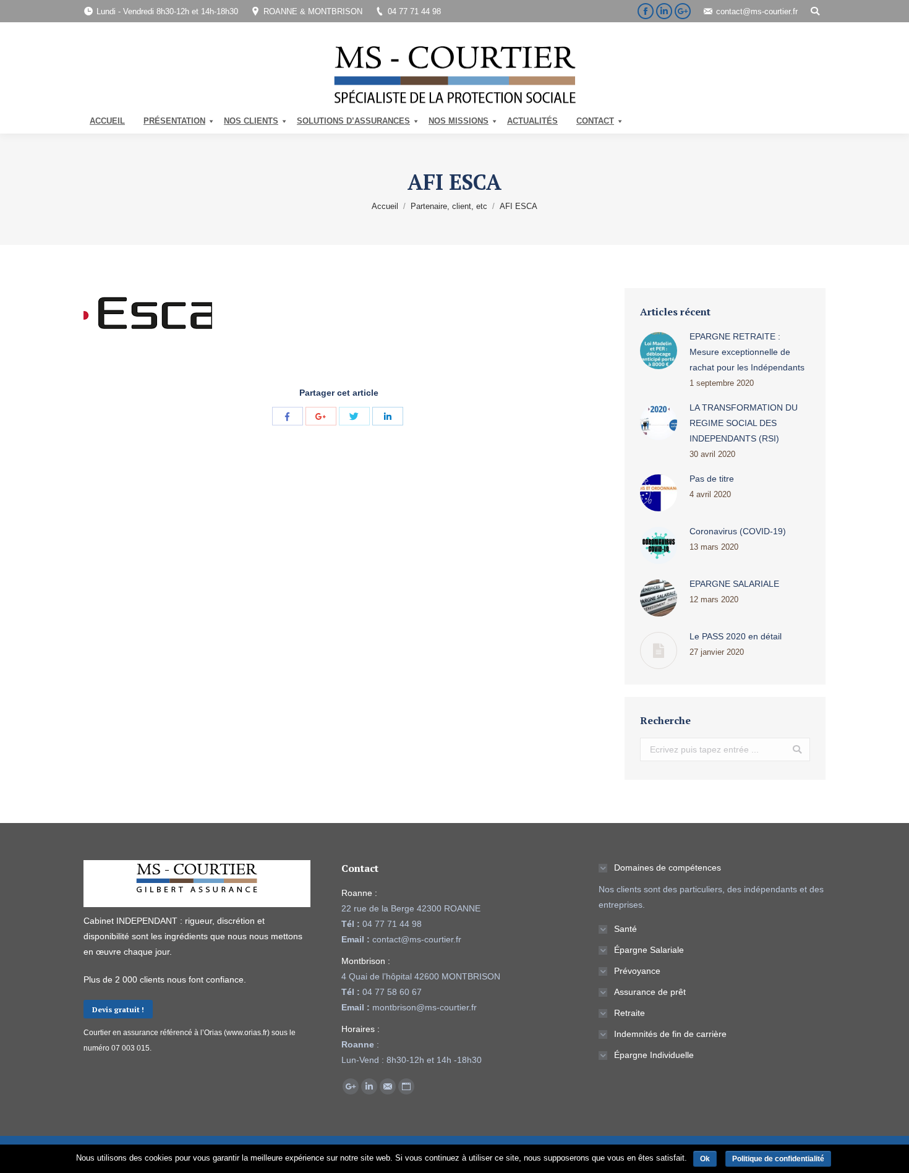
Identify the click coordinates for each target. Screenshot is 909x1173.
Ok (705, 1158)
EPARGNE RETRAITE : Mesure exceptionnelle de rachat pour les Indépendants (746, 351)
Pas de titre (711, 479)
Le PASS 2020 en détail (735, 636)
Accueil (385, 206)
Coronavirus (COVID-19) (737, 531)
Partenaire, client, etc (449, 206)
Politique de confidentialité (778, 1158)
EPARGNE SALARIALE (734, 584)
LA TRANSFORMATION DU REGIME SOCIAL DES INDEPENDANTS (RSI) (743, 423)
